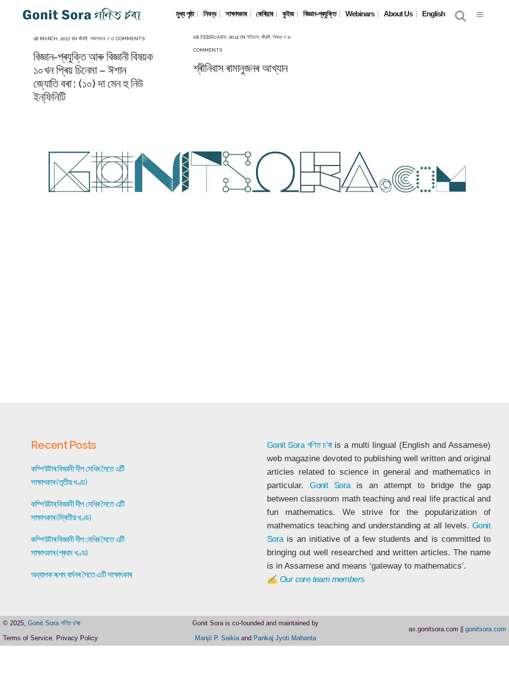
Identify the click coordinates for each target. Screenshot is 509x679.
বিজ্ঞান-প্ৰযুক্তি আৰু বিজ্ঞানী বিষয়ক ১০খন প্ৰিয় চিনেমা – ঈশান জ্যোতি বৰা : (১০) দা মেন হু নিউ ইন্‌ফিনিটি (93, 76)
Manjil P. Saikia (217, 638)
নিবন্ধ (277, 37)
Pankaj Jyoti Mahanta (285, 638)
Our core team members (322, 579)
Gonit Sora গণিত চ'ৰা (54, 623)
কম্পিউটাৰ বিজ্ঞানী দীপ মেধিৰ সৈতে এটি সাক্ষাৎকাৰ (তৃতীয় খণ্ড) (78, 475)
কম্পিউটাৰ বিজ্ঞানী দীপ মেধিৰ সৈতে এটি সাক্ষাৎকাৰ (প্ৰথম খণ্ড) (78, 546)
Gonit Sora (285, 445)
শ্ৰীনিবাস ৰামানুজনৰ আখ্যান (240, 68)
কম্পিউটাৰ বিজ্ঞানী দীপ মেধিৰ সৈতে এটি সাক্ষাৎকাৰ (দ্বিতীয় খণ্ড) (78, 510)
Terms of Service (27, 638)
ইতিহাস (253, 37)
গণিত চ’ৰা (319, 445)
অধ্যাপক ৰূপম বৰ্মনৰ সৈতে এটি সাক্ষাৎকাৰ (81, 575)
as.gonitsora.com (433, 629)
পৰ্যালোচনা (97, 38)
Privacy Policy (77, 638)
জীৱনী (83, 38)
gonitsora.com (485, 629)
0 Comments (128, 38)
